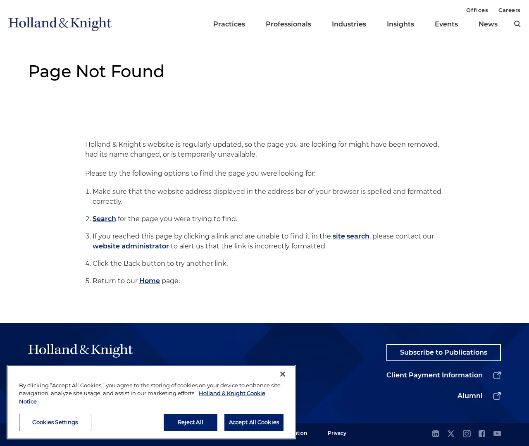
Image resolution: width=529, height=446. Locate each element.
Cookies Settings (55, 422)
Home (149, 281)
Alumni (470, 396)
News (488, 24)
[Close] (283, 374)
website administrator (131, 246)
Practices (229, 24)
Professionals (288, 24)
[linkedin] (435, 434)
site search (351, 236)
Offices (477, 10)
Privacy (337, 433)
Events (446, 24)
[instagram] (466, 434)
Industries (349, 24)
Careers (509, 10)
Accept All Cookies (254, 422)
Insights (400, 24)
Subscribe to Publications (443, 352)
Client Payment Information (434, 375)
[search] (517, 24)
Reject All (190, 422)
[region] (151, 402)
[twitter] (451, 434)
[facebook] (482, 434)
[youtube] (497, 434)
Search (104, 219)
